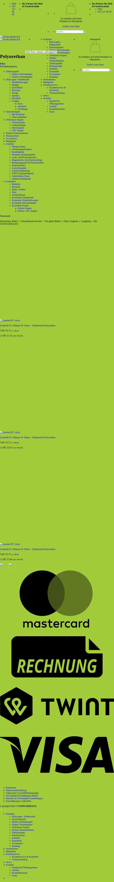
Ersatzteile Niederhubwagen (25, 200)
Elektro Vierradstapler (59, 52)
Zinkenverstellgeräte (21, 178)
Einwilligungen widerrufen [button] (18, 801)
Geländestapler (19, 125)
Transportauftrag (57, 93)
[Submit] (85, 32)
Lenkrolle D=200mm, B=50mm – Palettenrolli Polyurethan (27, 549)
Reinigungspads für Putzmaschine (28, 162)
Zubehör (53, 69)
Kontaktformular (57, 109)
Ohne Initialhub (19, 117)
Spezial (15, 95)
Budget (15, 85)
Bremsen (16, 90)
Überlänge (23, 109)
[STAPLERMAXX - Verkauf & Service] (10, 38)
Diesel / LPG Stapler (27, 211)
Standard (22, 106)
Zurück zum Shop (71, 26)
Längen (15, 101)
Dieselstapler (18, 128)
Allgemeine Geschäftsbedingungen (22, 793)
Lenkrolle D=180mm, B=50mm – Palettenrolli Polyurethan (27, 437)
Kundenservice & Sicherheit (57, 88)
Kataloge (53, 77)
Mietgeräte (48, 82)
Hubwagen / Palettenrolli (55, 43)
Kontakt (47, 98)
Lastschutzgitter (19, 168)
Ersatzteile (54, 71)
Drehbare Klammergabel (23, 154)
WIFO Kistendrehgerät (22, 173)
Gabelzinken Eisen (21, 176)
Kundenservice (50, 85)
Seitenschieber (18, 165)
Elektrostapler (12, 71)
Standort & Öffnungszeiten (56, 102)
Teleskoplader (18, 122)
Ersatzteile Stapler (20, 205)
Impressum (11, 787)
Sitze (14, 192)
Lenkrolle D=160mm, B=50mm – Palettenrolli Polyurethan (27, 325)
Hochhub (16, 98)
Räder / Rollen (19, 189)
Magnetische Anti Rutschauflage (27, 160)
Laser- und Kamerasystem (24, 157)
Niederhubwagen (20, 82)
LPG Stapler (18, 130)
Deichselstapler (56, 47)
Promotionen (49, 79)
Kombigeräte (18, 152)
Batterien (16, 184)
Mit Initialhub (18, 114)
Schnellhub (17, 87)
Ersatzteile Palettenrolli (22, 197)
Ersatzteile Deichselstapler (24, 203)
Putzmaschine (55, 66)
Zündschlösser (18, 195)
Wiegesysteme (18, 146)
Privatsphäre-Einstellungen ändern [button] (22, 795)
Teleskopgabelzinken (22, 149)
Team (51, 111)
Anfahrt (53, 106)
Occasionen (54, 74)
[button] (2, 63)
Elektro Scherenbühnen (17, 133)
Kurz (20, 103)
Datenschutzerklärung (16, 790)
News (46, 95)
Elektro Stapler (25, 208)
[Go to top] (1, 809)
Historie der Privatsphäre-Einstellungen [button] (24, 798)
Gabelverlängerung (21, 170)
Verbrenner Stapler (58, 55)
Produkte (47, 39)
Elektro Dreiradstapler (59, 50)
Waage (15, 93)
